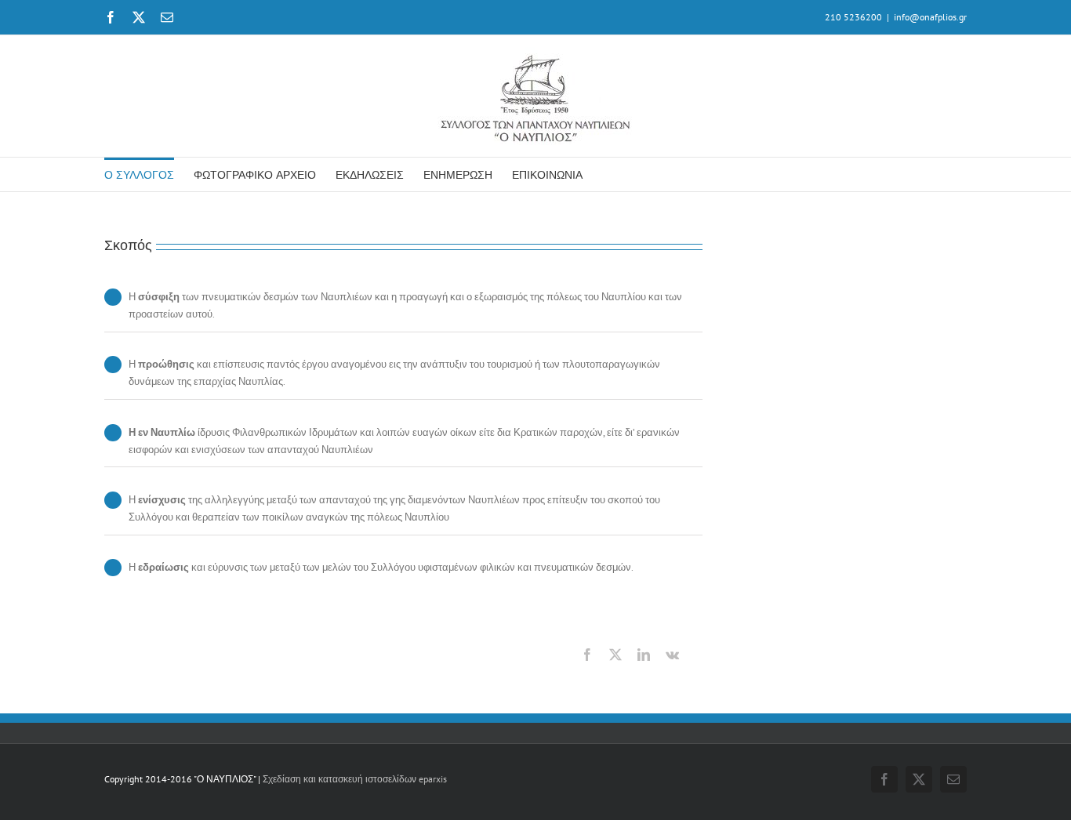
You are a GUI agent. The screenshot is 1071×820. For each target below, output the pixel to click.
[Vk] (672, 654)
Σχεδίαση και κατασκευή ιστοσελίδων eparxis (355, 779)
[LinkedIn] (644, 654)
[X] (615, 654)
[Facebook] (587, 654)
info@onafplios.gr (930, 17)
